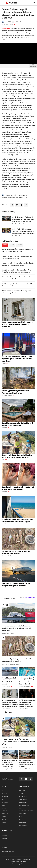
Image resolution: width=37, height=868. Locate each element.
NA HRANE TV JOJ (24, 805)
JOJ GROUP (5, 802)
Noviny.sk (22, 790)
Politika (21, 819)
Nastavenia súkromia (8, 851)
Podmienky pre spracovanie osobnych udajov (9, 843)
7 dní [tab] (12, 245)
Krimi (20, 816)
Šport (3, 805)
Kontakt (4, 838)
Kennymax (23, 861)
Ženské (4, 808)
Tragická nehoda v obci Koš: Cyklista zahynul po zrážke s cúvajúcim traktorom (17, 257)
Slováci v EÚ (22, 825)
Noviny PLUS (22, 796)
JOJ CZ (4, 799)
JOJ (3, 790)
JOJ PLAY (4, 793)
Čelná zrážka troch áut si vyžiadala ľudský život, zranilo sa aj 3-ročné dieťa (17, 278)
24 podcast (22, 808)
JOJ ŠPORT (5, 796)
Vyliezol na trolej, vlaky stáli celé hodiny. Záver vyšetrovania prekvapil (16, 292)
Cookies (4, 848)
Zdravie (4, 816)
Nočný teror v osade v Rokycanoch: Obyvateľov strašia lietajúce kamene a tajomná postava (17, 271)
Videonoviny (23, 799)
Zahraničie (22, 813)
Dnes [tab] (5, 245)
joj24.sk (21, 793)
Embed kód (33, 66)
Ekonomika (22, 822)
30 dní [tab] (20, 245)
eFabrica (22, 864)
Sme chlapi (5, 813)
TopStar (4, 811)
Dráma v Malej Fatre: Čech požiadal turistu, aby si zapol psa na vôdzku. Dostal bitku (17, 250)
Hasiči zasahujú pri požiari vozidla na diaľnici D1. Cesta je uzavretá (17, 285)
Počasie (4, 822)
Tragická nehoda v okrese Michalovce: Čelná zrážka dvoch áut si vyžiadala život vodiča (18, 264)
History (4, 819)
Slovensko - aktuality (26, 811)
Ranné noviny (23, 802)
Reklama (4, 835)
